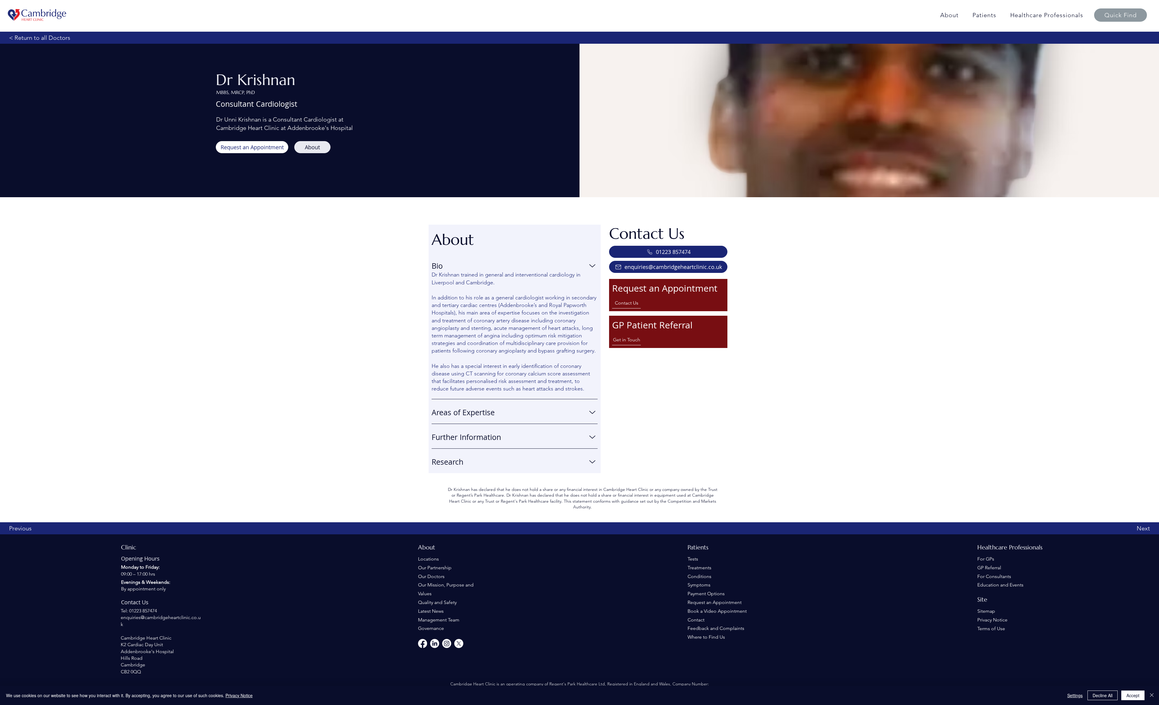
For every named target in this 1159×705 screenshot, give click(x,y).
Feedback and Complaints (716, 628)
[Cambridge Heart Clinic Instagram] (446, 643)
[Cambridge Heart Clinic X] (458, 643)
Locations (428, 559)
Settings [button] (1075, 695)
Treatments (699, 568)
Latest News (431, 611)
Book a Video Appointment (717, 611)
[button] (1120, 15)
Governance (431, 628)
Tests (693, 559)
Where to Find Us (706, 637)
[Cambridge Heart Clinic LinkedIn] (434, 643)
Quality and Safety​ (437, 602)
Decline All (1103, 695)
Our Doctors (431, 576)
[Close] (1151, 695)
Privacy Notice (992, 620)
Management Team (438, 620)
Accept (1132, 695)
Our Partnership (435, 568)
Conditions (699, 576)
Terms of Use (991, 628)
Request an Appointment (715, 602)
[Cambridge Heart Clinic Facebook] (422, 643)
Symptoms (699, 585)
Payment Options (706, 593)
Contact (696, 620)
